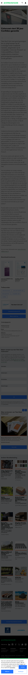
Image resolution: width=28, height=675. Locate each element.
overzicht (8, 666)
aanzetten (12, 667)
